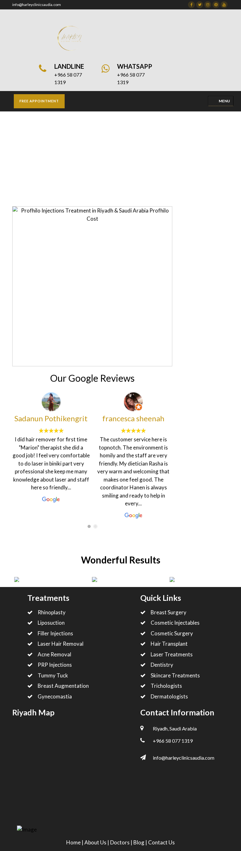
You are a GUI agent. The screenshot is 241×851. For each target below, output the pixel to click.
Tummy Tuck (53, 675)
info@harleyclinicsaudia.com (36, 4)
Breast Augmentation (63, 685)
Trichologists (166, 685)
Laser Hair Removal (60, 643)
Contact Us (161, 842)
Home (19, 168)
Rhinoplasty (52, 612)
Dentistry (162, 664)
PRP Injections (55, 664)
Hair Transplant (169, 643)
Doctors (120, 842)
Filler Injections (55, 633)
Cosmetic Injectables (175, 622)
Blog (139, 842)
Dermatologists (169, 696)
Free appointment (39, 101)
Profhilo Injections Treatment (118, 168)
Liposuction (51, 622)
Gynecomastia (55, 696)
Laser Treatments (172, 654)
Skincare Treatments (55, 168)
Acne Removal (54, 654)
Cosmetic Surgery (172, 633)
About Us (95, 842)
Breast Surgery (168, 612)
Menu (224, 101)
